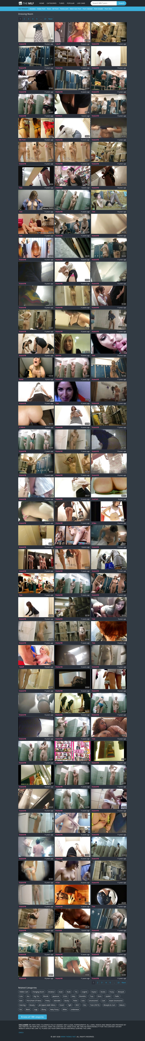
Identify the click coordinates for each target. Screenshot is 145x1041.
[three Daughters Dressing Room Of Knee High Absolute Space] (73, 751)
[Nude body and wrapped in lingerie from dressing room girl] (36, 391)
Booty (66, 1001)
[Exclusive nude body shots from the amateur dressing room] (36, 272)
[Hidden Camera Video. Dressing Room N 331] (36, 439)
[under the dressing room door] (109, 679)
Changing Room (38, 992)
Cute (21, 996)
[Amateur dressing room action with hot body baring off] (36, 727)
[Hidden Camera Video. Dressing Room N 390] (109, 367)
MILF (28, 3)
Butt (21, 1001)
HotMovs (58, 116)
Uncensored (93, 1001)
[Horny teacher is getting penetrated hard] (73, 32)
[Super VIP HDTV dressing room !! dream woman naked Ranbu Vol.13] (73, 56)
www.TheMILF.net (68, 1037)
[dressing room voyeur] (73, 871)
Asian (61, 992)
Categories (51, 3)
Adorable (57, 1001)
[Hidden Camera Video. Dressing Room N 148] (36, 751)
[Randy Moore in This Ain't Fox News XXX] (36, 224)
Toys (91, 996)
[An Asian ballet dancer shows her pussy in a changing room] (109, 559)
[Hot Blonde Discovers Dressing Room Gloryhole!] (109, 895)
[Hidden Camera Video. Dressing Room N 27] (36, 56)
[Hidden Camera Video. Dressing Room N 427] (36, 320)
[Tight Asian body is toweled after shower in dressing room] (109, 799)
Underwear (75, 1009)
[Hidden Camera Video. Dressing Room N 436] (109, 775)
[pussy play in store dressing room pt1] (73, 919)
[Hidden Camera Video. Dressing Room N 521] (36, 104)
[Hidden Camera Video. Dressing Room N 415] (73, 631)
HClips (94, 523)
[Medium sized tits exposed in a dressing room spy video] (36, 463)
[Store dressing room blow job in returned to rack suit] (109, 631)
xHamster (59, 188)
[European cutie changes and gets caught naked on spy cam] (73, 679)
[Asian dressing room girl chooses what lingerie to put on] (109, 56)
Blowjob (121, 992)
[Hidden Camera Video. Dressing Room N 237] (73, 367)
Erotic (65, 996)
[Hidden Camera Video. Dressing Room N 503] (73, 583)
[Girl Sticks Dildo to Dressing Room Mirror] (109, 607)
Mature (122, 1005)
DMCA (21, 1032)
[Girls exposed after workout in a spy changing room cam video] (109, 104)
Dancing (22, 1005)
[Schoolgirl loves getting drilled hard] (36, 655)
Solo (83, 1001)
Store (100, 996)
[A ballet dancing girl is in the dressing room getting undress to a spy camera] (73, 703)
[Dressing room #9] (109, 823)
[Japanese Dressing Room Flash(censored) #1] (36, 80)
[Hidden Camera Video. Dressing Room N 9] (73, 799)
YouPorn (95, 499)
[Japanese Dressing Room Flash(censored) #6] (109, 296)
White (65, 1009)
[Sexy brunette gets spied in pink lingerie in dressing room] (36, 607)
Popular (70, 3)
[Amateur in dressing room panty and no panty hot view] (109, 224)
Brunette (82, 996)
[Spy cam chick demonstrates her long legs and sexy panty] (109, 272)
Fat (20, 1009)
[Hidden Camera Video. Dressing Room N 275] (36, 823)
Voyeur (94, 992)
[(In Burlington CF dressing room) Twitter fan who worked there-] (36, 415)
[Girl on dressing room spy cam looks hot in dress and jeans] (109, 463)
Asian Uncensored (115, 1001)
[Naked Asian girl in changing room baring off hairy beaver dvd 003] (73, 823)
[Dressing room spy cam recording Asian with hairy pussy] (73, 487)
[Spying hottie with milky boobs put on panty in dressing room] (36, 871)
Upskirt (108, 996)
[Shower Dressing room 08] (109, 391)
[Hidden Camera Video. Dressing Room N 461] (73, 463)
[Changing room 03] (73, 511)
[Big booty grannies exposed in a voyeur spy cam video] (73, 80)
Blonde (45, 996)
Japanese (55, 996)
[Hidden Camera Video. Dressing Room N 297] (109, 152)
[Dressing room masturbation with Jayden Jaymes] (73, 176)
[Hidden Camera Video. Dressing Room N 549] (109, 919)
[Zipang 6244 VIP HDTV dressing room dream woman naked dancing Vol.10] (36, 559)
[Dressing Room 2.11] (36, 775)
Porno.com (64, 9)
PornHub (58, 930)
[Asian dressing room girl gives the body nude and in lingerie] (73, 847)
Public (117, 996)
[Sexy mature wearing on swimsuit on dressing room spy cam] (109, 439)
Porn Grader (98, 9)
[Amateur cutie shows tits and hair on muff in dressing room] (109, 535)
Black (28, 1009)
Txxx (20, 188)
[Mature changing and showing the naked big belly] (36, 943)
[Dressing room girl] (73, 415)
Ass (28, 996)
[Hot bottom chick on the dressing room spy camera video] (73, 655)
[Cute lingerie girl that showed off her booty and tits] (36, 32)
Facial (61, 1005)
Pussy (112, 992)
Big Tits (36, 996)
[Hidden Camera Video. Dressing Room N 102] (36, 679)
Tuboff (57, 44)
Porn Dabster (88, 9)
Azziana (32, 9)
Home (41, 3)
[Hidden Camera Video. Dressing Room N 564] (36, 631)
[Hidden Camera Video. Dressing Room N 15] (73, 224)
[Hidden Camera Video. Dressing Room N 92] (109, 32)
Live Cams (81, 3)
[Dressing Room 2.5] (109, 751)
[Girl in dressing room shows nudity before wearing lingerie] (73, 128)
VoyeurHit (22, 44)
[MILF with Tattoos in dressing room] (73, 535)
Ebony (43, 1009)
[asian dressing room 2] (109, 176)
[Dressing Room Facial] (73, 391)
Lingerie (84, 992)
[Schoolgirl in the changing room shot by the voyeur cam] (36, 535)
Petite (75, 1001)
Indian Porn (41, 9)
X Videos (22, 427)
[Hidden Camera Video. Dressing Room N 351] (109, 847)
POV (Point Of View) (34, 1001)
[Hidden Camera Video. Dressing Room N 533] (73, 439)
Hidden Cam (23, 992)
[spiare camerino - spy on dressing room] (73, 248)
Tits (76, 992)
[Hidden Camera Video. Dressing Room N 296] (109, 80)
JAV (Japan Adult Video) (47, 1005)
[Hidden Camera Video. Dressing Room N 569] (73, 152)
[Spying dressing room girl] (73, 320)
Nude (69, 992)
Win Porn (22, 140)
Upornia (58, 355)
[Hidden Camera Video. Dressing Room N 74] (36, 152)
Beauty (32, 1005)
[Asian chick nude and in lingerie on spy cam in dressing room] (36, 344)
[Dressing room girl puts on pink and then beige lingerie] (73, 272)
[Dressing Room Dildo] (36, 128)
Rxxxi (49, 9)
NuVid (21, 379)
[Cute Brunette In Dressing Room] (36, 966)
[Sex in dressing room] (73, 344)
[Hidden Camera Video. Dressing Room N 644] (73, 607)
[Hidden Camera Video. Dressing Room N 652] (109, 655)
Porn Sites (108, 9)
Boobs (103, 992)
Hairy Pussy (54, 1009)
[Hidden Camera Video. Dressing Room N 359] (109, 943)
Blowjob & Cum (109, 1005)
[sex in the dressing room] (73, 104)
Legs (35, 1009)
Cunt (103, 1001)
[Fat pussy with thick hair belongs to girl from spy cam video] (36, 296)
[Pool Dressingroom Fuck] (36, 367)
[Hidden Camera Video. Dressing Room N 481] (109, 320)
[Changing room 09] (109, 128)
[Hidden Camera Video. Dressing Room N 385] (109, 703)
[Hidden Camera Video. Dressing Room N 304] (109, 966)
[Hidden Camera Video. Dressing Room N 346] (36, 919)
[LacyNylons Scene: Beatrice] (109, 200)
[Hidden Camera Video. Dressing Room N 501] (73, 200)
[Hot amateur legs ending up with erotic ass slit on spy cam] (36, 703)
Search (121, 3)
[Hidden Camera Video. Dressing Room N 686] (109, 583)
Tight (69, 1005)
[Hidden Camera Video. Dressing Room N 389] (73, 296)
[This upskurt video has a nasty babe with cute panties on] (36, 511)
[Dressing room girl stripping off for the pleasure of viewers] (73, 943)
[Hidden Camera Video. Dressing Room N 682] (109, 415)
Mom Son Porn (75, 9)
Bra (84, 1005)
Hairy (73, 996)
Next (50, 19)
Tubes (61, 3)
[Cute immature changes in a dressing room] (36, 176)
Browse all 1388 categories (32, 1017)
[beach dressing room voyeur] (109, 511)
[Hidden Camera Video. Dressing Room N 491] (73, 775)
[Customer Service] (36, 583)
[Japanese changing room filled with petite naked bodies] (36, 248)
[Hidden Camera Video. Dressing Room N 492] (73, 727)
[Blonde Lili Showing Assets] (36, 200)
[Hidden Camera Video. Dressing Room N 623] (109, 871)
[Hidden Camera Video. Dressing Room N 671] (109, 248)
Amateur (51, 992)
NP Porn (55, 9)
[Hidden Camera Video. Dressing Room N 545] (73, 559)
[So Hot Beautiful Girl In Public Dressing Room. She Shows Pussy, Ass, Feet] (109, 487)
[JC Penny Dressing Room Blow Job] (109, 344)
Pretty (47, 1001)
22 (45, 19)
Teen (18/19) (94, 1005)
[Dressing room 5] (109, 727)
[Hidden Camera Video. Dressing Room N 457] (36, 895)
